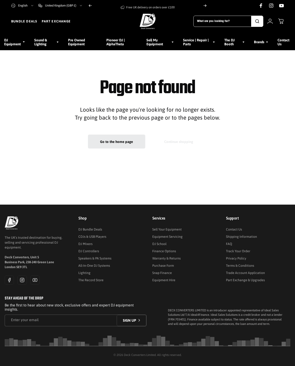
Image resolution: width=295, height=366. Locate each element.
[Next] (205, 5)
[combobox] (22, 5)
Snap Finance (162, 273)
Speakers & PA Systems (94, 258)
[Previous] (90, 5)
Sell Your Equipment (167, 229)
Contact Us (234, 229)
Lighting (84, 273)
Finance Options (164, 251)
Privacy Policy (236, 258)
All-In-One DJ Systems (94, 265)
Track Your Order (238, 251)
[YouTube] (35, 280)
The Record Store (91, 280)
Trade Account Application (245, 273)
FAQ (229, 244)
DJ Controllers (88, 251)
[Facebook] (9, 280)
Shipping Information (241, 236)
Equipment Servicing (167, 236)
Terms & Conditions (240, 265)
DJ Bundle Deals (90, 229)
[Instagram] (22, 280)
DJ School (159, 244)
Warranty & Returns (166, 258)
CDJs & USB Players (92, 236)
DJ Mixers (85, 244)
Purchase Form (163, 265)
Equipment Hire (163, 280)
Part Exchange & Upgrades (245, 280)
